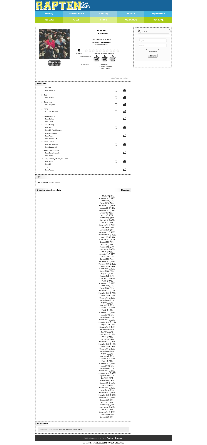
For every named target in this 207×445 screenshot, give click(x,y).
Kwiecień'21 (104, 278)
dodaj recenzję (116, 78)
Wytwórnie (158, 13)
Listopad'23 (104, 346)
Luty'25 (104, 378)
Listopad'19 (104, 237)
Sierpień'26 (104, 417)
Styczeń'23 (104, 329)
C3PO (46, 109)
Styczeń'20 (104, 242)
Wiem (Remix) (49, 142)
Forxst (51, 155)
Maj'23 (104, 337)
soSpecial (52, 90)
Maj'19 (104, 222)
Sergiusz (52, 138)
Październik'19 (103, 235)
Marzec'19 (104, 218)
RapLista (49, 19)
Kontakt (118, 438)
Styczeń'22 (104, 300)
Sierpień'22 (104, 317)
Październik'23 (103, 344)
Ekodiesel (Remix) (50, 133)
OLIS (76, 19)
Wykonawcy (76, 13)
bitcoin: (85, 443)
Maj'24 (104, 361)
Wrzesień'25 (103, 393)
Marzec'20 (104, 247)
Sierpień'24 (104, 368)
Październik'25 (103, 395)
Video (103, 19)
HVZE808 (55, 112)
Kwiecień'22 (104, 308)
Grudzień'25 (103, 397)
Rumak (51, 97)
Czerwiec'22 (103, 312)
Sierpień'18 (104, 203)
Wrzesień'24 (103, 371)
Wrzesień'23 (103, 342)
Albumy (103, 13)
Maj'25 (104, 385)
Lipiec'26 (104, 414)
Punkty (110, 438)
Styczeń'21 (104, 271)
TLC (45, 95)
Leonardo (47, 88)
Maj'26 (104, 410)
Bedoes (51, 119)
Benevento (48, 102)
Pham (51, 121)
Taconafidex (106, 42)
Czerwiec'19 (103, 225)
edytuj (126, 78)
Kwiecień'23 (104, 334)
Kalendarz (131, 19)
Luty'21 (104, 274)
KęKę (50, 127)
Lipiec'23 (104, 339)
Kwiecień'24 (104, 359)
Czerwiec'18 (103, 198)
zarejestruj (54, 429)
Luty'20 (104, 244)
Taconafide (102, 33)
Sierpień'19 (104, 230)
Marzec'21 (104, 276)
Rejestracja (153, 51)
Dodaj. (57, 182)
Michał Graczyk (57, 130)
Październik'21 (103, 293)
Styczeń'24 (104, 351)
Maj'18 (104, 196)
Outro (47, 167)
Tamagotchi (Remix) (51, 150)
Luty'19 (104, 215)
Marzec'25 (104, 380)
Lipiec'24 (104, 366)
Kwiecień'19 (104, 220)
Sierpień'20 (104, 259)
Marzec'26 (104, 405)
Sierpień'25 (104, 390)
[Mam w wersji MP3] (105, 58)
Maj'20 (104, 252)
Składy (131, 13)
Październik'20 (103, 264)
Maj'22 (104, 310)
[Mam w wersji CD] (96, 58)
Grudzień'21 (103, 298)
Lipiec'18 (104, 201)
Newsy (49, 13)
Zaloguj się (43, 429)
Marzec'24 (104, 356)
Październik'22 (103, 322)
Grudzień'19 (103, 239)
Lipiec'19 (104, 227)
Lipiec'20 (104, 256)
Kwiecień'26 (104, 407)
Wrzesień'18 (103, 205)
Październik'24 (103, 373)
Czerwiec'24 (103, 363)
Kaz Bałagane (53, 144)
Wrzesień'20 (103, 261)
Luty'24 (104, 354)
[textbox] (154, 31)
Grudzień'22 (103, 327)
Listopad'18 (104, 208)
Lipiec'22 (104, 315)
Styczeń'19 (104, 213)
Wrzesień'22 (103, 320)
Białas (51, 161)
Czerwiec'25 (103, 388)
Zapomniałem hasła (153, 50)
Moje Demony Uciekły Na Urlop (56, 159)
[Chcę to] (113, 58)
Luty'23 (104, 332)
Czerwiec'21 (103, 283)
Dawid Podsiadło (54, 153)
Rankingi (158, 19)
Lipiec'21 (104, 286)
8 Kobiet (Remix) (50, 116)
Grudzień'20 (103, 269)
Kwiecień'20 (104, 249)
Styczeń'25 (104, 376)
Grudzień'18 (103, 210)
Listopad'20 (104, 266)
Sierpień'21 (104, 288)
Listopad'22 (104, 325)
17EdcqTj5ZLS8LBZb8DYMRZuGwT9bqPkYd (106, 443)
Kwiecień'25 (104, 383)
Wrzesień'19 (103, 232)
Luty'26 (104, 402)
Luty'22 (104, 303)
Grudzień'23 (103, 349)
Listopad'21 (104, 295)
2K (50, 112)
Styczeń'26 (104, 400)
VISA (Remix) (49, 125)
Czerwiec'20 (104, 254)
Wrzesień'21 (103, 291)
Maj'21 (104, 281)
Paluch (51, 136)
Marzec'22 (104, 305)
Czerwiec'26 (103, 412)
